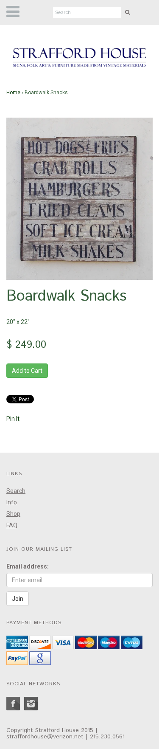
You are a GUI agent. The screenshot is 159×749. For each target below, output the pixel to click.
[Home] (79, 59)
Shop (13, 513)
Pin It (13, 418)
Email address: (27, 566)
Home (13, 93)
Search (15, 490)
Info (11, 502)
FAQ (11, 525)
